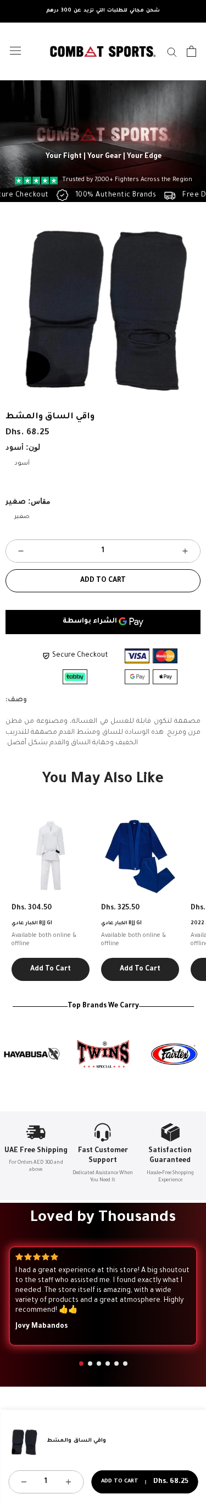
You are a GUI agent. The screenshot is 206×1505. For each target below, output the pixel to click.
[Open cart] (191, 51)
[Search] (172, 51)
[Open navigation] (15, 51)
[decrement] (21, 551)
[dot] (81, 1363)
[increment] (185, 551)
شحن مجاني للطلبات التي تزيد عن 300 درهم (103, 11)
